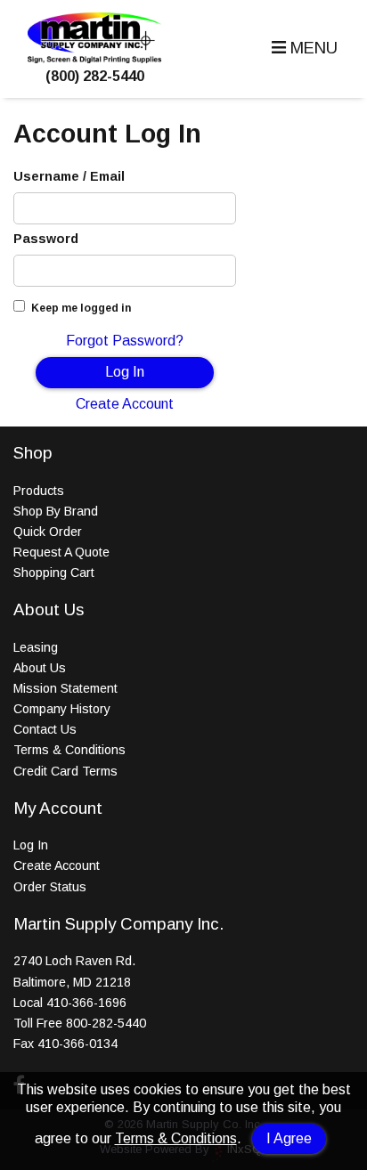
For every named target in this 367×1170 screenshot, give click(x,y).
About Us (39, 668)
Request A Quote (61, 552)
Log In (124, 371)
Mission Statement (65, 688)
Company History (61, 709)
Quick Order (47, 531)
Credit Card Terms (65, 771)
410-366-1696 (86, 1002)
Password (45, 239)
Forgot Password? (125, 340)
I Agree (289, 1138)
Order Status (49, 887)
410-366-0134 (77, 1043)
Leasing (35, 647)
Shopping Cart (53, 572)
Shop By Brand (55, 511)
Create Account (125, 403)
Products (38, 490)
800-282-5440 (106, 1023)
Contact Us (45, 729)
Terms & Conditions (176, 1138)
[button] (302, 48)
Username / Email (69, 176)
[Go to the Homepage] (94, 58)
